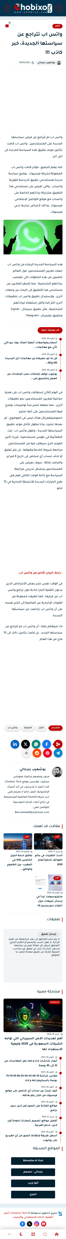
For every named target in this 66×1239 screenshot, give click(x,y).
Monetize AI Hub (33, 1161)
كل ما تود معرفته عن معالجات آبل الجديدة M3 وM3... (31, 361)
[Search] (45, 1234)
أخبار (57, 26)
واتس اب (12, 728)
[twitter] (29, 1224)
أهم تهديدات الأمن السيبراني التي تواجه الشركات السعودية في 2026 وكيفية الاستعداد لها (33, 1044)
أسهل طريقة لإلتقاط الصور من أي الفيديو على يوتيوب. (31, 1138)
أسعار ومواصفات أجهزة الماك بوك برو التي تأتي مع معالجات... (30, 345)
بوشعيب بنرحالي (46, 63)
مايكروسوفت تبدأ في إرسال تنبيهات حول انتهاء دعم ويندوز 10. (49, 901)
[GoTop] (9, 1234)
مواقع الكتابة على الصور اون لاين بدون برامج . (33, 1108)
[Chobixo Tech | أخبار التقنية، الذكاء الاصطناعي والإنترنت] (33, 8)
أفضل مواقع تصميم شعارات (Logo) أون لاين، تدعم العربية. (32, 1123)
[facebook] (22, 1224)
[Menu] (33, 1234)
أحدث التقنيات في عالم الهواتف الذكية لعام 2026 (48, 860)
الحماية (28, 728)
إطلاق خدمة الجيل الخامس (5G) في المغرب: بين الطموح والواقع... (19, 862)
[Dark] (21, 1234)
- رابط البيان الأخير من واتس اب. (40, 573)
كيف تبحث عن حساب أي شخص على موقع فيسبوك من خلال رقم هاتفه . (31, 1093)
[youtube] (43, 1224)
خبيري (33, 1194)
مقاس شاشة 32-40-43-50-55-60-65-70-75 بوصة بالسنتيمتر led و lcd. (31, 1078)
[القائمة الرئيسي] (58, 8)
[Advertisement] (33, 105)
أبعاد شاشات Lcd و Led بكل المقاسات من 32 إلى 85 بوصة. (30, 1063)
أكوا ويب (33, 1183)
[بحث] (7, 8)
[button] (46, 744)
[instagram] (36, 1224)
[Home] (56, 1234)
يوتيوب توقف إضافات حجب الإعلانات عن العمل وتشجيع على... (32, 376)
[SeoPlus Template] (60, 1213)
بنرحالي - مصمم (33, 1172)
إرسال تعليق (48, 934)
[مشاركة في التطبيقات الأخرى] (26, 753)
